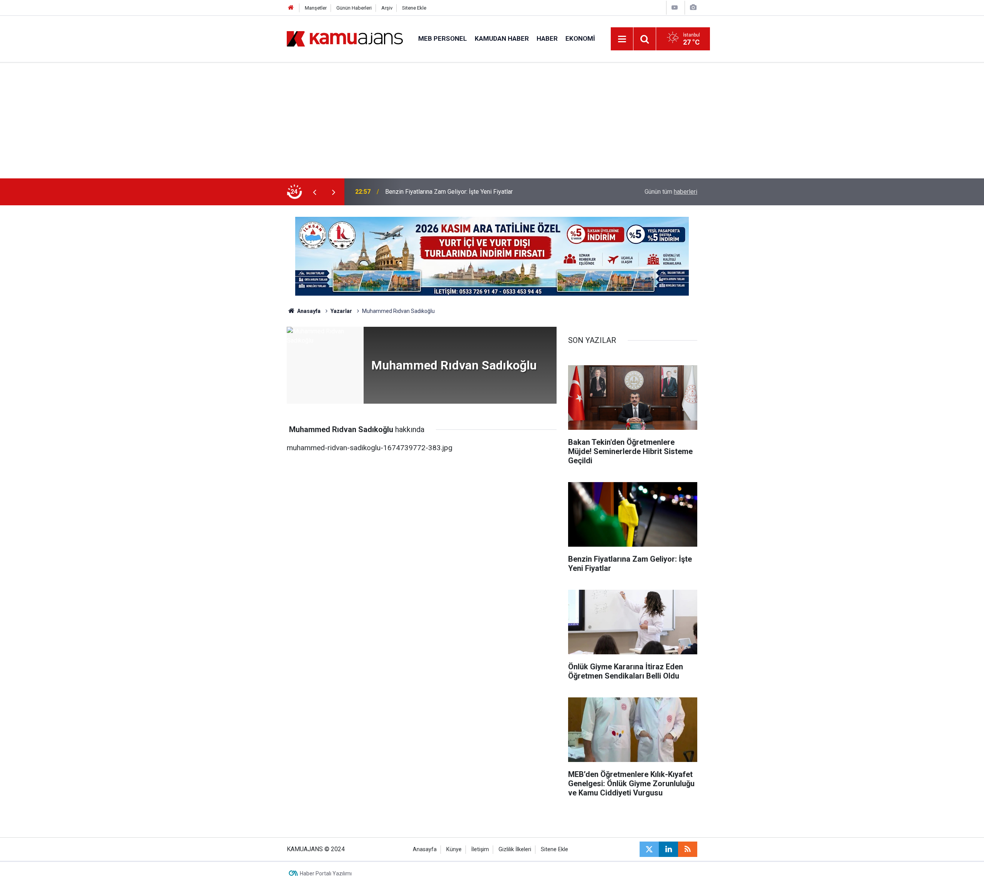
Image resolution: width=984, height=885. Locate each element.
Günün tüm (671, 191)
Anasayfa (308, 311)
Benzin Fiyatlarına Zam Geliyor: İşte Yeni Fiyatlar (449, 191)
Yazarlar (341, 311)
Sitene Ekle (414, 8)
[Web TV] (674, 7)
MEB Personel (442, 38)
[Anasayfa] (291, 8)
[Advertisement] (492, 121)
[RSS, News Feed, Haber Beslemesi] (687, 849)
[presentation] (314, 191)
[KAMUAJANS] (345, 38)
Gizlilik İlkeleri (515, 849)
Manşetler (316, 8)
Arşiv (386, 8)
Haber (547, 38)
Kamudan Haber (502, 38)
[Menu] (622, 39)
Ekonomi (580, 38)
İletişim (480, 849)
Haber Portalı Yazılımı (326, 873)
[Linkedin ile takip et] (668, 849)
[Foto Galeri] (693, 7)
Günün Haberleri (354, 8)
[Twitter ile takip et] (649, 849)
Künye (454, 849)
